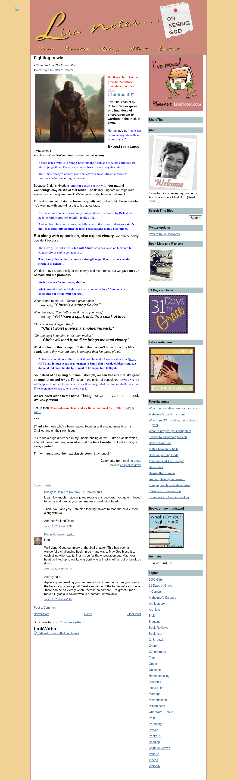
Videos (153, 760)
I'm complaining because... (167, 479)
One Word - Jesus (161, 712)
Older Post (134, 614)
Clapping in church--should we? (169, 485)
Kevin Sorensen (54, 534)
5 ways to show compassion (168, 437)
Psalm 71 (155, 736)
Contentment (157, 651)
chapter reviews (130, 465)
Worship (154, 766)
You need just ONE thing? (166, 461)
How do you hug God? (163, 455)
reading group (132, 460)
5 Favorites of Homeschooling (169, 497)
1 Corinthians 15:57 (121, 94)
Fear (152, 657)
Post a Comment (45, 607)
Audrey (49, 577)
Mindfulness (157, 706)
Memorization (158, 700)
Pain (152, 718)
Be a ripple (156, 467)
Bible (152, 615)
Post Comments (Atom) (68, 622)
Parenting (155, 724)
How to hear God (160, 443)
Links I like (156, 688)
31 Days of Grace (160, 585)
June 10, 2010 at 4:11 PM (58, 526)
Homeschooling (159, 676)
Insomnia (155, 682)
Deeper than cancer (162, 473)
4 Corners (155, 591)
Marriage (154, 694)
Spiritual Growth (159, 748)
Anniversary (157, 603)
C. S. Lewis (156, 639)
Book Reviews (158, 627)
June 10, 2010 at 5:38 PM (58, 568)
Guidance (155, 670)
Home (88, 614)
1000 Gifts (156, 579)
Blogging (154, 621)
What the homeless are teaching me (173, 408)
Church (153, 645)
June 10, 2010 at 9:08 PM (58, 599)
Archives (155, 609)
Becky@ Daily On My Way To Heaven (70, 492)
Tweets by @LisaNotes (164, 234)
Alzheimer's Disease (162, 597)
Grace (153, 663)
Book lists (155, 633)
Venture (154, 754)
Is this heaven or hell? (163, 449)
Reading (154, 742)
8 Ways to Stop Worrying (165, 491)
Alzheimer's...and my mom (167, 414)
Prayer (153, 730)
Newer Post (41, 614)
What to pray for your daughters (170, 431)
